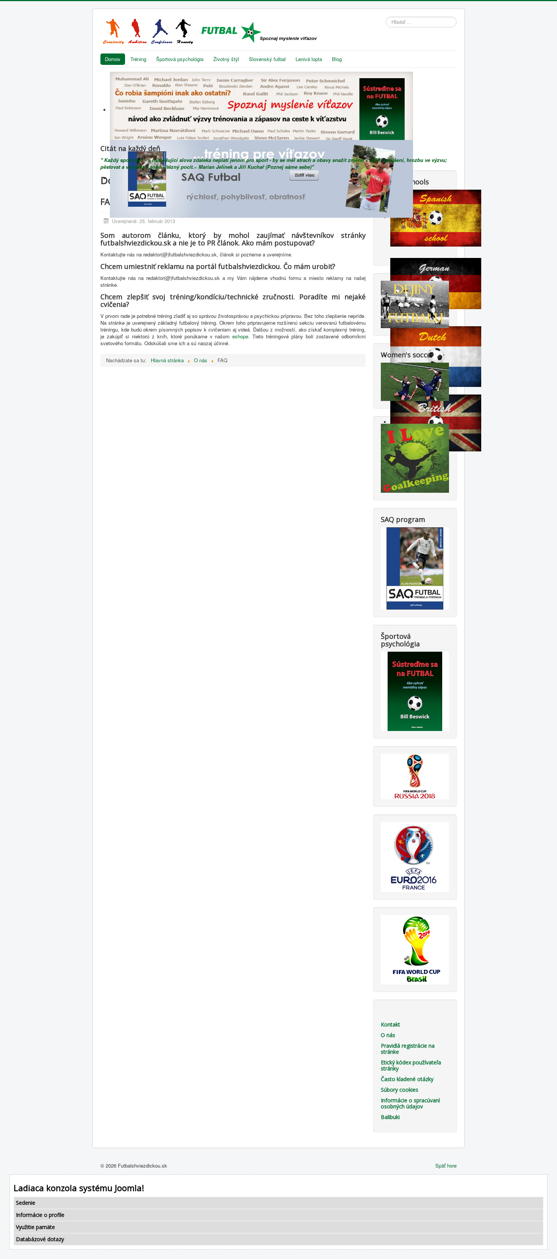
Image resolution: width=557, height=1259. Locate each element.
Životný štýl (226, 59)
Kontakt (390, 1024)
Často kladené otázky (407, 1079)
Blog (337, 59)
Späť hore (446, 1165)
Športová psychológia (179, 59)
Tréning (138, 59)
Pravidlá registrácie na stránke (408, 1048)
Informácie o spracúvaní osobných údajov (410, 1103)
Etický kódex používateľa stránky (411, 1065)
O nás (388, 1035)
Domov (112, 59)
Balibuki (390, 1117)
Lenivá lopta (309, 59)
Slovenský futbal (267, 59)
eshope (240, 336)
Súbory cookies (399, 1089)
